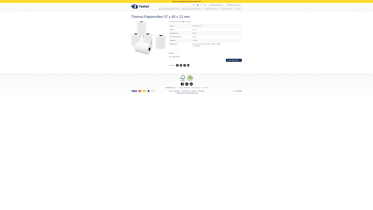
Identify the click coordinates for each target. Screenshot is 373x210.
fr (194, 5)
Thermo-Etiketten (226, 9)
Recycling (201, 91)
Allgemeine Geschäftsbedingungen (187, 93)
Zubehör (238, 9)
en (205, 5)
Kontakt (193, 91)
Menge (171, 53)
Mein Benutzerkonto (216, 5)
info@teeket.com (170, 87)
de (198, 5)
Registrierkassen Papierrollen (191, 9)
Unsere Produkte (174, 91)
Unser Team (185, 91)
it (201, 5)
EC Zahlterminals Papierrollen (169, 9)
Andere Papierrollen (210, 9)
